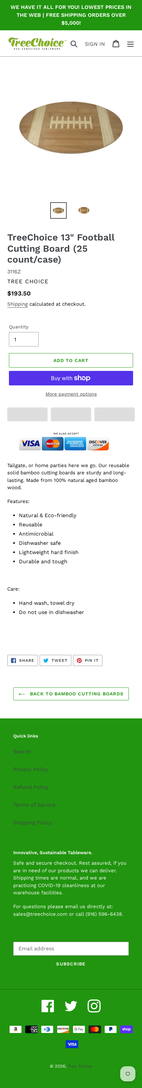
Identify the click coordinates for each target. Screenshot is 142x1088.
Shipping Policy (32, 823)
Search (22, 751)
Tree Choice (80, 1066)
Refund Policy (31, 787)
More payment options (71, 394)
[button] (27, 414)
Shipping (17, 304)
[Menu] (130, 43)
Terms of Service (34, 805)
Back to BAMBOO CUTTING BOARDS (76, 693)
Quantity (18, 326)
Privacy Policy (30, 769)
